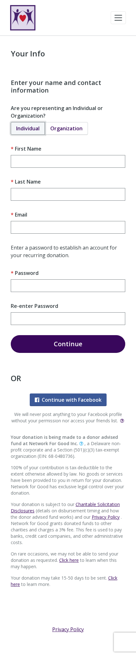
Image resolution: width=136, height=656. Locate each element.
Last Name (28, 181)
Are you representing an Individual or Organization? (57, 112)
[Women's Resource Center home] (22, 17)
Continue (68, 344)
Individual (28, 128)
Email (21, 214)
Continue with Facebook (72, 399)
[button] (118, 17)
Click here (69, 560)
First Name (28, 148)
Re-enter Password (34, 305)
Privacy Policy (106, 517)
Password (27, 273)
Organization (66, 128)
